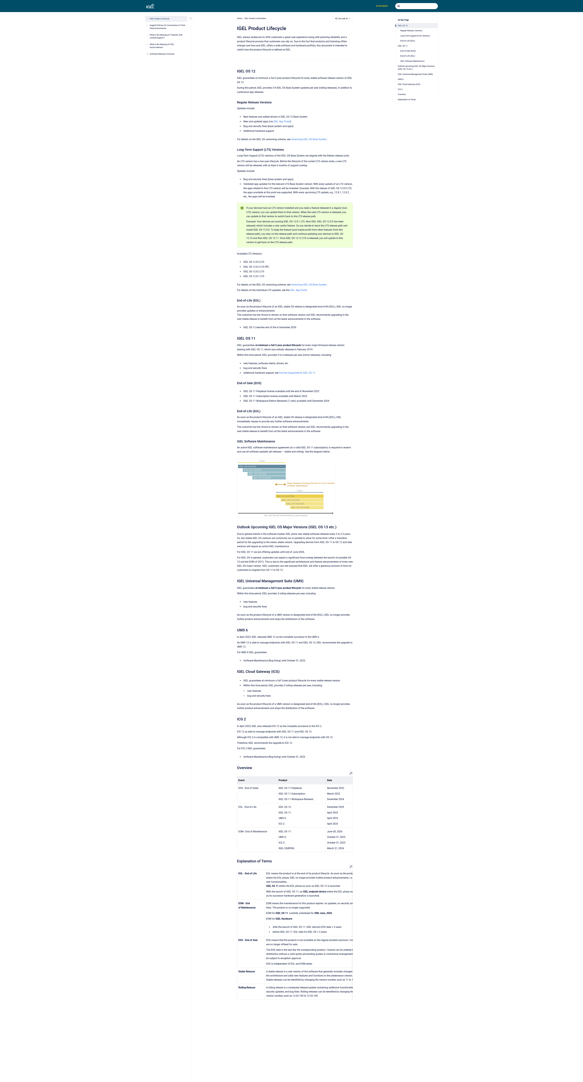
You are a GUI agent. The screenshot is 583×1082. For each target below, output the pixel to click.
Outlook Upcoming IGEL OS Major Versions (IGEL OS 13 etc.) (416, 67)
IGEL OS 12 (403, 25)
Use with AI (343, 18)
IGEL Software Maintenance (412, 61)
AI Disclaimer (382, 6)
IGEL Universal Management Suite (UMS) (415, 74)
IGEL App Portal (281, 121)
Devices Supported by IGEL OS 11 (297, 372)
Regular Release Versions (411, 30)
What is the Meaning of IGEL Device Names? (162, 46)
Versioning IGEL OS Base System (309, 139)
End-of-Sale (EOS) (408, 51)
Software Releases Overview (162, 54)
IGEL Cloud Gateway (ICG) (409, 84)
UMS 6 (400, 79)
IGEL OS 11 (403, 46)
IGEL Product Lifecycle (159, 19)
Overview (402, 94)
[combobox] (416, 6)
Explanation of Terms (407, 99)
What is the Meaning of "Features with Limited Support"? (166, 36)
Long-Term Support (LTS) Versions (415, 36)
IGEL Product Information (255, 18)
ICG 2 (400, 89)
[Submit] (398, 6)
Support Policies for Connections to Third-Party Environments (167, 27)
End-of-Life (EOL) (407, 41)
